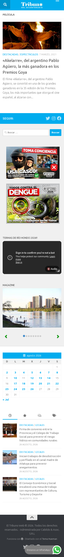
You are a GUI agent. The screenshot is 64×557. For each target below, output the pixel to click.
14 (48, 377)
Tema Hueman (49, 539)
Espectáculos (29, 54)
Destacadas (10, 54)
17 (15, 383)
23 (7, 389)
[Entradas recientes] (10, 416)
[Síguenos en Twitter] (48, 118)
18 (23, 383)
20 (40, 383)
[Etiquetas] (54, 416)
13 (40, 377)
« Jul (6, 399)
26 (32, 389)
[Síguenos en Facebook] (59, 118)
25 (23, 389)
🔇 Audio (52, 268)
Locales (39, 425)
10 (15, 377)
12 (32, 377)
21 (48, 383)
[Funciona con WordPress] (22, 539)
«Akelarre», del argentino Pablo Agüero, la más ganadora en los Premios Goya (31, 66)
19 (32, 383)
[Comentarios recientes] (39, 416)
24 (15, 389)
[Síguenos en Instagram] (53, 118)
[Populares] (24, 416)
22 (57, 383)
